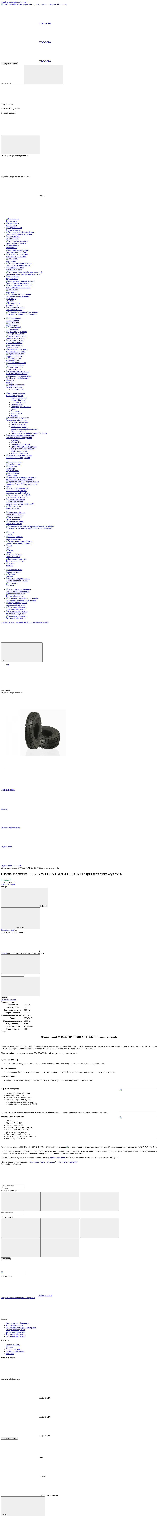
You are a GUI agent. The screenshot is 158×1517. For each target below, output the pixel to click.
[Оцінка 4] (20, 1247)
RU (7, 665)
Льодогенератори (18, 431)
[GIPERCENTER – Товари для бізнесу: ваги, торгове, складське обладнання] (13, 1274)
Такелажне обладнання (15, 614)
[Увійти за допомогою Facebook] (20, 1201)
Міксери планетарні (19, 453)
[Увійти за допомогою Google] (59, 1201)
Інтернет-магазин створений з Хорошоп (18, 1298)
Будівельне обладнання (15, 618)
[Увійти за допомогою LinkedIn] (99, 1201)
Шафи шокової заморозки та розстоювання (29, 433)
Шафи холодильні (18, 424)
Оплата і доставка (15, 622)
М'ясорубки (16, 442)
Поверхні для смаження (21, 407)
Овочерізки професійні (20, 444)
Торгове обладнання (14, 596)
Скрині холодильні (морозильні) (24, 429)
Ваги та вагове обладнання (17, 592)
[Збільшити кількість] (20, 986)
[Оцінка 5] (59, 1247)
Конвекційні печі (18, 400)
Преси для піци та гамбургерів (24, 447)
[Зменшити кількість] (20, 964)
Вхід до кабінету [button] (13, 1345)
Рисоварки (15, 411)
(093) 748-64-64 (45, 23)
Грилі (13, 409)
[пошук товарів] (43, 74)
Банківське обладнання (15, 609)
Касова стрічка (17, 389)
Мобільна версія (45, 1295)
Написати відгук (8, 884)
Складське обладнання (15, 605)
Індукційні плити (18, 402)
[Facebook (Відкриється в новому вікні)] (19, 641)
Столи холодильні (18, 427)
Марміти (14, 415)
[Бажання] (79, 166)
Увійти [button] (4, 953)
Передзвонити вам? (9, 64)
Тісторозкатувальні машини (22, 449)
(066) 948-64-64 (45, 42)
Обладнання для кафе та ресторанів (21, 600)
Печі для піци (16, 404)
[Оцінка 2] (59, 1228)
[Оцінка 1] (20, 1228)
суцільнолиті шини (57, 1158)
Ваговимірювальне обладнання (42, 1162)
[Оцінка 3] (99, 1228)
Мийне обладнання (19, 451)
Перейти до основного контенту (14, 2)
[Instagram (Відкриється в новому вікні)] (56, 641)
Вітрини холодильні (19, 422)
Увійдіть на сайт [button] (8, 930)
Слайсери (15, 440)
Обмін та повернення (32, 622)
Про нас (4, 622)
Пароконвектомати (19, 398)
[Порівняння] (20, 144)
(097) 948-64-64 (45, 61)
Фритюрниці (16, 413)
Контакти (45, 622)
